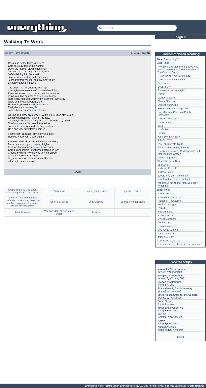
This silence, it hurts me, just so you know (180, 244)
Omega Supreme (167, 157)
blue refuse (31, 117)
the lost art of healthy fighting (173, 147)
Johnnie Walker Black (133, 201)
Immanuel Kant (166, 237)
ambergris (31, 107)
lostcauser (175, 297)
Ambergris (59, 191)
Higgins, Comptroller (96, 191)
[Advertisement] (103, 10)
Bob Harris (163, 83)
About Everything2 (167, 59)
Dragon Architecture (169, 282)
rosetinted (175, 291)
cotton (23, 63)
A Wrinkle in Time (167, 193)
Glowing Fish (177, 278)
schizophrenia (165, 215)
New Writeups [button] (181, 262)
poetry (9, 52)
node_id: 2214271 (168, 168)
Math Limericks (166, 233)
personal (163, 329)
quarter (26, 77)
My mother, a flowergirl (170, 197)
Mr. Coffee (163, 129)
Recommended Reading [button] (181, 54)
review (162, 272)
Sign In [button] (181, 37)
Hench (161, 133)
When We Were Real (169, 161)
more (180, 337)
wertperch (173, 310)
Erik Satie (163, 164)
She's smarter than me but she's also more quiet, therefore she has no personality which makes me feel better (22, 201)
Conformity (163, 222)
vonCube (24, 52)
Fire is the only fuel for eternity (174, 76)
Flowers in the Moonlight (171, 90)
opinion (162, 317)
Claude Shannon (167, 97)
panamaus (176, 272)
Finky (171, 284)
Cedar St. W (164, 86)
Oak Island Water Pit (169, 240)
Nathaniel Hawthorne (169, 200)
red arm (24, 87)
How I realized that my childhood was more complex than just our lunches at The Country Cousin (179, 69)
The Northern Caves (169, 118)
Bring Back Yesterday (170, 275)
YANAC (162, 314)
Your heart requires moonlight (174, 179)
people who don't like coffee (173, 175)
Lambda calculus (167, 226)
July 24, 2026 (165, 140)
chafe (35, 144)
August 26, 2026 (167, 327)
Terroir (161, 94)
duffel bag (18, 126)
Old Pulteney (96, 201)
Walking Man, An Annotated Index (59, 212)
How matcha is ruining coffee (173, 108)
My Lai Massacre (167, 219)
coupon (33, 110)
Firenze (96, 212)
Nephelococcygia (167, 204)
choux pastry (164, 122)
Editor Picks (163, 189)
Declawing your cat (168, 229)
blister (31, 158)
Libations (38, 147)
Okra (160, 125)
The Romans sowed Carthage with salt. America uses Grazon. (179, 152)
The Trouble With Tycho (170, 144)
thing (161, 284)
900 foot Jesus (165, 172)
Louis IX (162, 208)
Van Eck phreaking (168, 105)
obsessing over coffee (170, 307)
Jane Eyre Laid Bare (169, 136)
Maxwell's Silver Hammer (171, 79)
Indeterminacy (165, 211)
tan (20, 90)
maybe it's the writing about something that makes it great (22, 191)
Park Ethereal (22, 212)
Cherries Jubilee (59, 201)
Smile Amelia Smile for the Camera (178, 295)
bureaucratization (46, 96)
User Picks (163, 63)
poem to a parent (133, 191)
